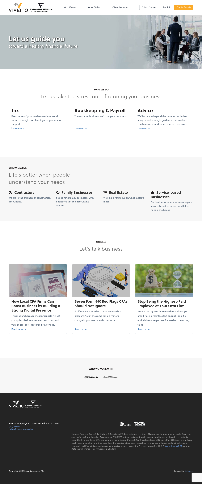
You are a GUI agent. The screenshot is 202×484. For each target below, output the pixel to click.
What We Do (94, 7)
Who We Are (70, 7)
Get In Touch (184, 7)
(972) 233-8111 (15, 426)
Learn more (23, 128)
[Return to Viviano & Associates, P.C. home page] (31, 7)
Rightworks (189, 471)
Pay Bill (166, 7)
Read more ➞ (37, 329)
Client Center (149, 7)
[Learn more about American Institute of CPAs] (125, 424)
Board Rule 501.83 (173, 445)
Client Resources (120, 7)
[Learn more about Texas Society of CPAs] (139, 424)
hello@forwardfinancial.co (21, 429)
